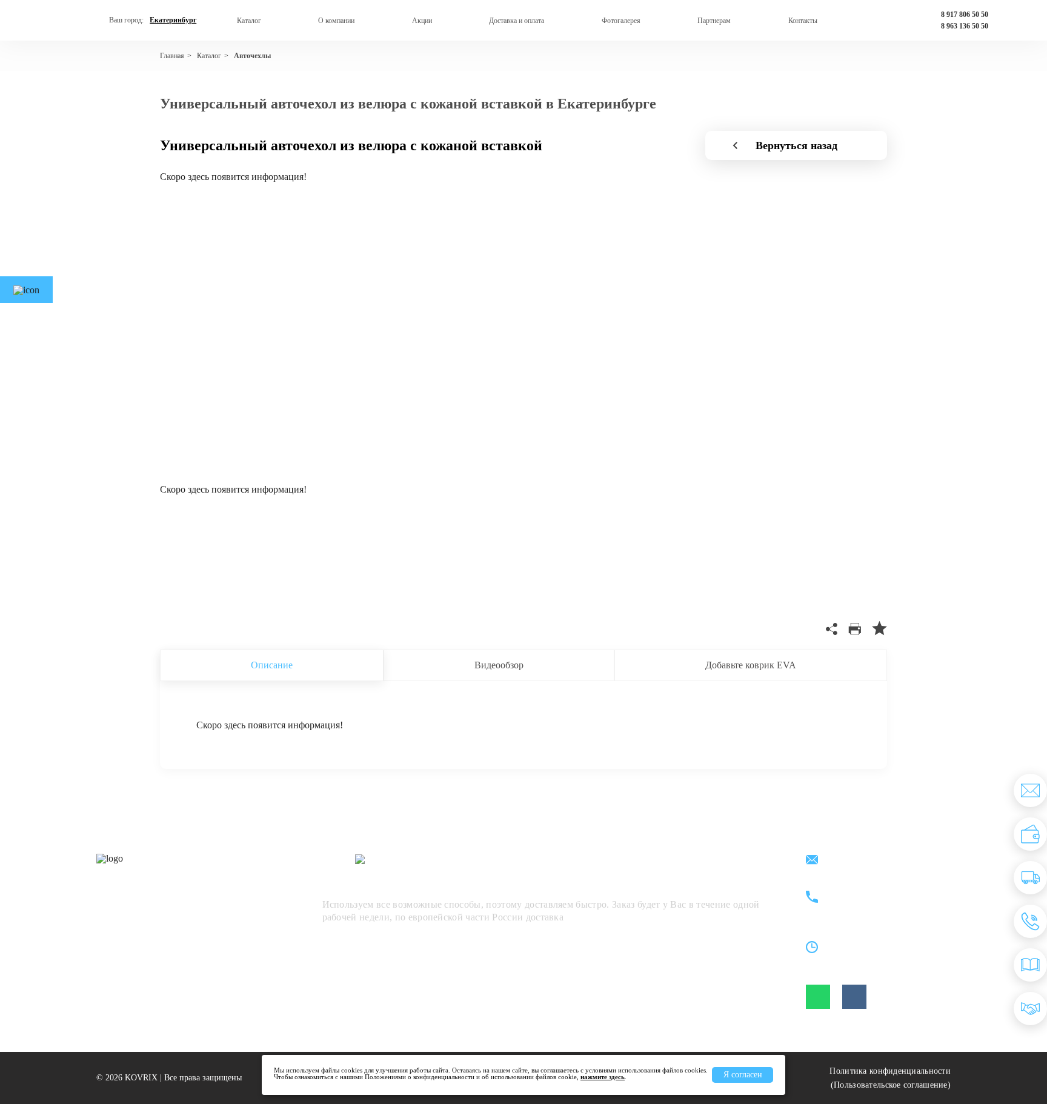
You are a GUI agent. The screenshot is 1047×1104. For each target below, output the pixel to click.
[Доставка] (1030, 877)
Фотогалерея (621, 20)
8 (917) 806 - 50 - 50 (879, 890)
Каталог (249, 20)
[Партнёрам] (1030, 1008)
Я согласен (742, 1074)
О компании (336, 20)
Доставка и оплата (516, 20)
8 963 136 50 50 (964, 26)
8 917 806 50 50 (964, 14)
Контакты (802, 20)
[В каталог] (1030, 965)
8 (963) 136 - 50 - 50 (879, 904)
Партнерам (714, 20)
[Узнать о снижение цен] (1030, 790)
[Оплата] (1030, 834)
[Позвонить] (1030, 921)
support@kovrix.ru (874, 861)
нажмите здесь (602, 1076)
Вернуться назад (796, 145)
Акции (422, 20)
